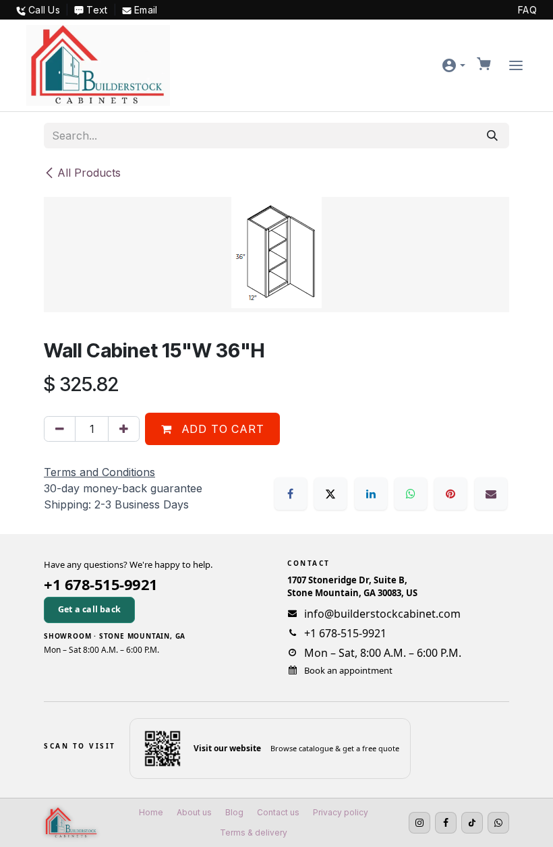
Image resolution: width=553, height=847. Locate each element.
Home (151, 812)
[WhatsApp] (411, 493)
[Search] (492, 135)
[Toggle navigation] (516, 65)
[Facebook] (290, 493)
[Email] (491, 493)
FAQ (527, 10)
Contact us (278, 812)
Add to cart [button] (220, 429)
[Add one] (124, 429)
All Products (89, 172)
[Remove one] (60, 429)
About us (194, 812)
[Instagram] (419, 823)
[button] (453, 65)
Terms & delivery (253, 832)
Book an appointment (348, 670)
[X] (330, 493)
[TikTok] (472, 823)
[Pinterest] (450, 493)
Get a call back (89, 609)
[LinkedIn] (371, 493)
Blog (234, 812)
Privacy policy (340, 812)
